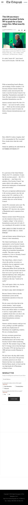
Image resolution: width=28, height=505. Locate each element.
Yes (4, 394)
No (9, 394)
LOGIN (25, 2)
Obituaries (6, 388)
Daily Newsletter (8, 386)
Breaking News (19, 386)
